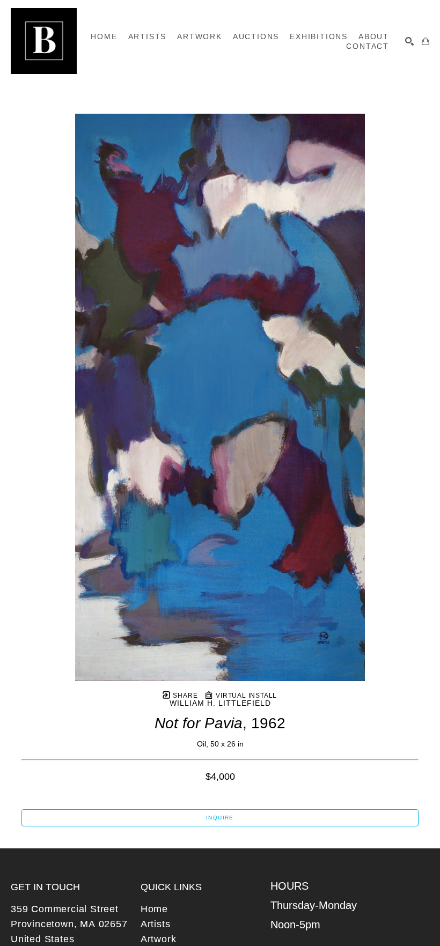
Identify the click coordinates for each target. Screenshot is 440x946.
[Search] (409, 41)
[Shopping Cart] (425, 41)
